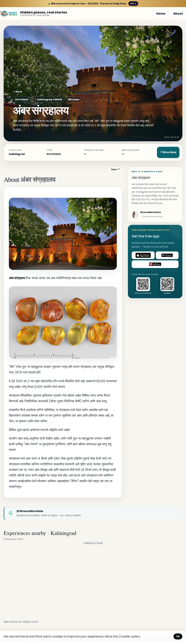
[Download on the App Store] (143, 255)
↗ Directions (168, 152)
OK (178, 636)
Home (160, 13)
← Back (17, 91)
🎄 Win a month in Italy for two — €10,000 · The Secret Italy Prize (92, 3)
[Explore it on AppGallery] (155, 264)
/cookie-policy (129, 636)
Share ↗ (115, 169)
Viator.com (30, 622)
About (178, 13)
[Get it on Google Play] (167, 255)
